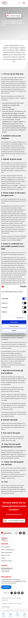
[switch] (24, 303)
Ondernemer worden (6, 560)
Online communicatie (6, 552)
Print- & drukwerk (5, 546)
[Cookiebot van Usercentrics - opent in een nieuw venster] (20, 287)
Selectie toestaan (14, 326)
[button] (24, 3)
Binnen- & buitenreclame (7, 549)
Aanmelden (6, 587)
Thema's (3, 558)
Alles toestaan (14, 322)
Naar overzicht (7, 533)
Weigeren (14, 330)
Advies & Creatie (5, 555)
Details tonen (20, 317)
